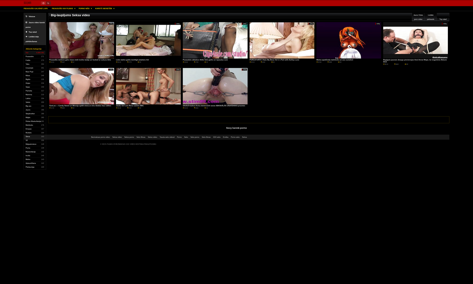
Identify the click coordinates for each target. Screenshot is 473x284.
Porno (179, 137)
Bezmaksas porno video (100, 137)
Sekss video (152, 137)
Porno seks (235, 137)
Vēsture (32, 16)
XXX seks (216, 137)
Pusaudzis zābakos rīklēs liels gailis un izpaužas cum (205, 60)
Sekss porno (129, 137)
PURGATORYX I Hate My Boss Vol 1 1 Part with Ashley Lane (274, 60)
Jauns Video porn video (418, 17)
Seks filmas (140, 137)
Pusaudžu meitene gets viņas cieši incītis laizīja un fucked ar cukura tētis (80, 60)
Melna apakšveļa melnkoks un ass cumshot (334, 60)
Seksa (244, 137)
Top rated (33, 32)
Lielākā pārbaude (430, 17)
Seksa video (117, 137)
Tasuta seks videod (167, 137)
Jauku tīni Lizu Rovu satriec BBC (130, 106)
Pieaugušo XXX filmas (62, 8)
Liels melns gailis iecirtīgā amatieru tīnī (132, 60)
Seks (186, 137)
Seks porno (194, 137)
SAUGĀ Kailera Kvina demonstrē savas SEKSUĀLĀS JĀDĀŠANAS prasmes (214, 106)
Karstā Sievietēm (103, 8)
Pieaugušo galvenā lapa (36, 8)
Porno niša (84, 8)
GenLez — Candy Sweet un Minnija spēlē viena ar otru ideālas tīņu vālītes (80, 106)
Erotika (225, 137)
